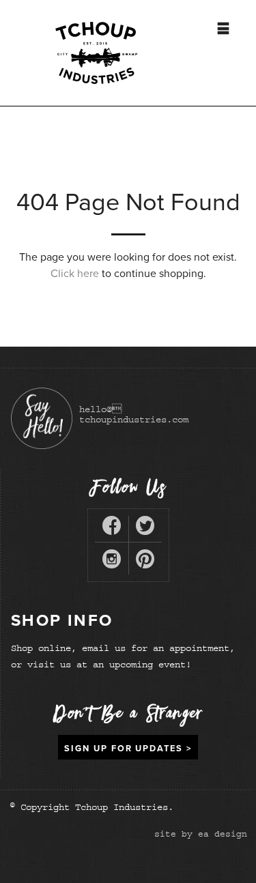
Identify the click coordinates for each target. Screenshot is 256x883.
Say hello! (41, 418)
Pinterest (145, 562)
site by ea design (200, 834)
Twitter (145, 528)
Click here (75, 273)
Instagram (111, 562)
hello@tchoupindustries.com (133, 414)
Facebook (111, 528)
